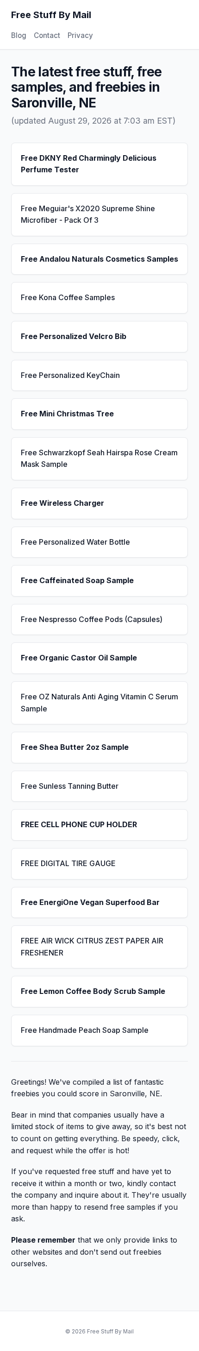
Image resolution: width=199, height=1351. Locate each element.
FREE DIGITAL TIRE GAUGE (68, 863)
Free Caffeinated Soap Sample (77, 580)
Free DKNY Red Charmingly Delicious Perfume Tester (88, 164)
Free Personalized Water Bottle (75, 542)
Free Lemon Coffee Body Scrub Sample (93, 991)
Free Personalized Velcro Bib (73, 336)
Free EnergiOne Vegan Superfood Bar (90, 902)
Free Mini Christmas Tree (67, 413)
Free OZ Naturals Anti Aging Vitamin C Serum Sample (99, 702)
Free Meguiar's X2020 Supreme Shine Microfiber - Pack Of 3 (88, 214)
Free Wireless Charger (62, 503)
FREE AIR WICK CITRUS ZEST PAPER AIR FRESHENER (92, 946)
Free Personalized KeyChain (70, 375)
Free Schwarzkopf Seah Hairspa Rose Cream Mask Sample (99, 458)
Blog (18, 35)
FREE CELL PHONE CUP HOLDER (79, 824)
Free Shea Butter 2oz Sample (75, 747)
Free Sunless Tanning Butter (69, 786)
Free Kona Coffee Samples (68, 297)
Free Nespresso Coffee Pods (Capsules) (91, 619)
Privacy (80, 35)
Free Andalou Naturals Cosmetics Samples (99, 259)
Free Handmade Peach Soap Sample (85, 1030)
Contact (47, 35)
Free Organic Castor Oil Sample (79, 657)
